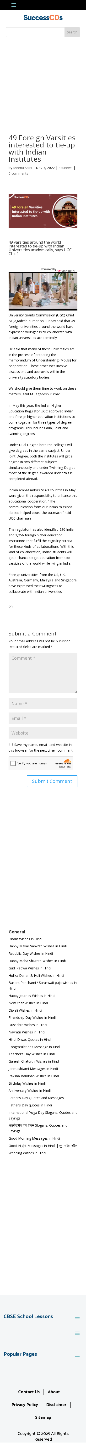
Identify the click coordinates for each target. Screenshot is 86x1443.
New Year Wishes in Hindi (28, 1003)
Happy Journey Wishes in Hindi (32, 995)
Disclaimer (56, 1405)
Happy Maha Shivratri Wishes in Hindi (37, 961)
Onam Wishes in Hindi (25, 939)
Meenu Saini (22, 167)
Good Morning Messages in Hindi (34, 1138)
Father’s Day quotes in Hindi (30, 1105)
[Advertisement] (43, 82)
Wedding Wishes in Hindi (27, 1153)
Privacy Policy (24, 1405)
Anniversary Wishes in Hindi (30, 1090)
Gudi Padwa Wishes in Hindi (30, 968)
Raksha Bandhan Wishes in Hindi (34, 1076)
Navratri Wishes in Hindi (27, 1032)
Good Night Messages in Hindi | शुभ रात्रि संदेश (43, 1145)
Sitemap (43, 1418)
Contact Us (29, 1392)
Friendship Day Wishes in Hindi (32, 1017)
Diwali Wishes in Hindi (25, 1010)
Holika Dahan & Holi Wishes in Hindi (36, 975)
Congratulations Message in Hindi (34, 1047)
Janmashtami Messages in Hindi (33, 1068)
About (54, 1392)
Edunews (65, 167)
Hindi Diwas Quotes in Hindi (30, 1039)
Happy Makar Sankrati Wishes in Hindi (38, 946)
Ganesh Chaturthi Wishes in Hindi (34, 1061)
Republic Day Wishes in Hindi (31, 953)
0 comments (18, 173)
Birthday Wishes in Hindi (27, 1083)
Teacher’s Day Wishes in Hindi (32, 1054)
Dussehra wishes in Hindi (28, 1025)
